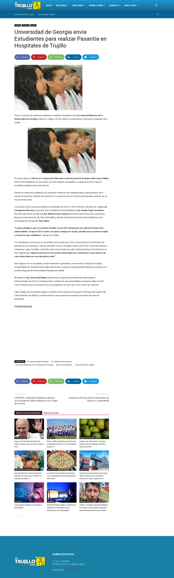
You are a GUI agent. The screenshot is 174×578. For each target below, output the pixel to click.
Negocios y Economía (87, 438)
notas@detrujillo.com (74, 569)
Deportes (51, 438)
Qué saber (77, 5)
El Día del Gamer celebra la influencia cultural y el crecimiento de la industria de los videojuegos (61, 507)
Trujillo (33, 25)
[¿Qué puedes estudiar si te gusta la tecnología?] (29, 492)
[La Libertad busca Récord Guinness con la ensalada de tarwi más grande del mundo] (62, 460)
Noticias (17, 25)
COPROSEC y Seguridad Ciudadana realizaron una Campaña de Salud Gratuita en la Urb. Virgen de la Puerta (36, 401)
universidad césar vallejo (84, 365)
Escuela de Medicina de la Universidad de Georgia (34, 365)
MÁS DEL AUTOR (51, 413)
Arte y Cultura (52, 470)
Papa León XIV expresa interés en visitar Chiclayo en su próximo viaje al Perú (28, 444)
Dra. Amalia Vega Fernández (38, 361)
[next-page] (20, 515)
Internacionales (20, 438)
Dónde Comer (96, 5)
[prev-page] (16, 515)
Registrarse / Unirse (46, 14)
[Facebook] (158, 14)
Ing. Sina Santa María (64, 365)
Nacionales (84, 470)
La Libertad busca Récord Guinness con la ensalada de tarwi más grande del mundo (61, 476)
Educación (25, 25)
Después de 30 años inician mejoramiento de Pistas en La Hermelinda (89, 399)
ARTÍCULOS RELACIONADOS (28, 413)
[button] (156, 5)
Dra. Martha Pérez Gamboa (62, 361)
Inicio (49, 5)
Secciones (61, 5)
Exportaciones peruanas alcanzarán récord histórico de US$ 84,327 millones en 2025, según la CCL (93, 476)
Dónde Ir (113, 5)
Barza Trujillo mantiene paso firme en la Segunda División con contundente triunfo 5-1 (61, 444)
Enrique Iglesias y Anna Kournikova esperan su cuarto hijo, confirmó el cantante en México (28, 476)
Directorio (130, 5)
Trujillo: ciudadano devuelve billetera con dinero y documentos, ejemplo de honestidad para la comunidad (93, 507)
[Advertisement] (61, 334)
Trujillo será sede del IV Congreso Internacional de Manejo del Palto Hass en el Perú (92, 444)
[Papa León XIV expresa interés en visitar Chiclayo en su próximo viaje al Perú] (29, 429)
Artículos (18, 501)
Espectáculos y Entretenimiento (26, 470)
